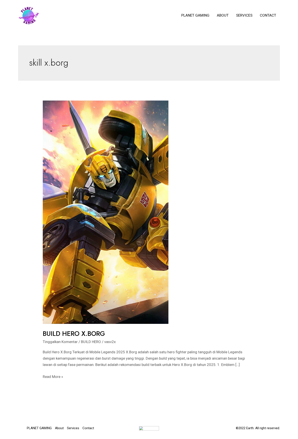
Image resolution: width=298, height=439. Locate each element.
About (223, 15)
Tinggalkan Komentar (60, 342)
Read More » (53, 377)
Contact (268, 15)
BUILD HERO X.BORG (74, 333)
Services (244, 15)
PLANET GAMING (195, 15)
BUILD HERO (91, 342)
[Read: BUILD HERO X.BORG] (105, 212)
